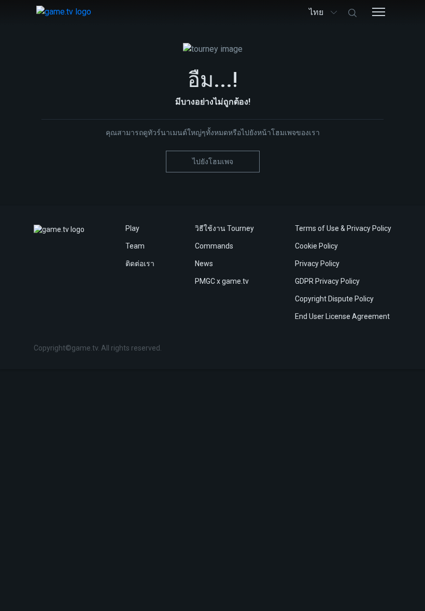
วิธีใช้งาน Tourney (224, 228)
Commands (214, 246)
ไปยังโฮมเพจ (212, 161)
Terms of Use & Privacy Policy (343, 228)
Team (135, 246)
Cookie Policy (316, 246)
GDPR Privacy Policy (327, 281)
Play (132, 228)
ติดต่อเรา (139, 263)
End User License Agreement (342, 316)
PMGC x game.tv (222, 281)
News (204, 263)
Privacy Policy (317, 263)
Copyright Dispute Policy (334, 299)
